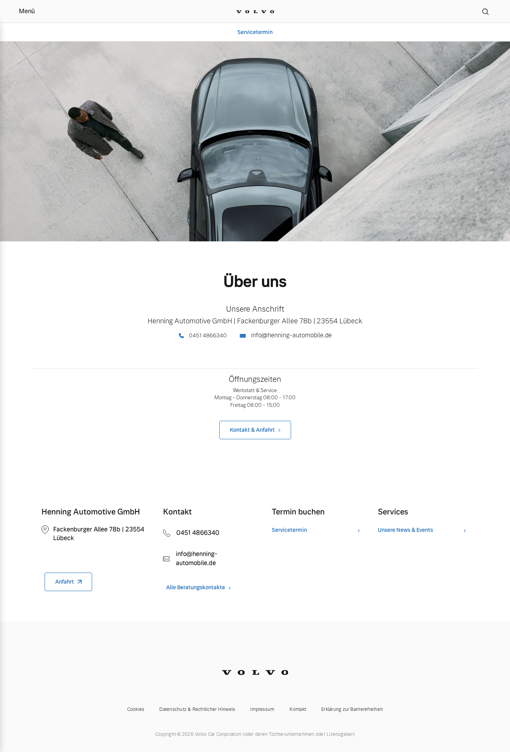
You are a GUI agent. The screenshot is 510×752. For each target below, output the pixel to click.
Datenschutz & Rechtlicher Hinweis (197, 709)
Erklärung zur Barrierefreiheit (352, 709)
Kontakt (298, 709)
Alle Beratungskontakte (195, 587)
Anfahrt (64, 581)
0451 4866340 (207, 335)
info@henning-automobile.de (291, 335)
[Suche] (485, 11)
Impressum (262, 709)
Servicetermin (255, 32)
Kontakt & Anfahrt (252, 429)
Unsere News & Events (405, 530)
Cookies (136, 709)
